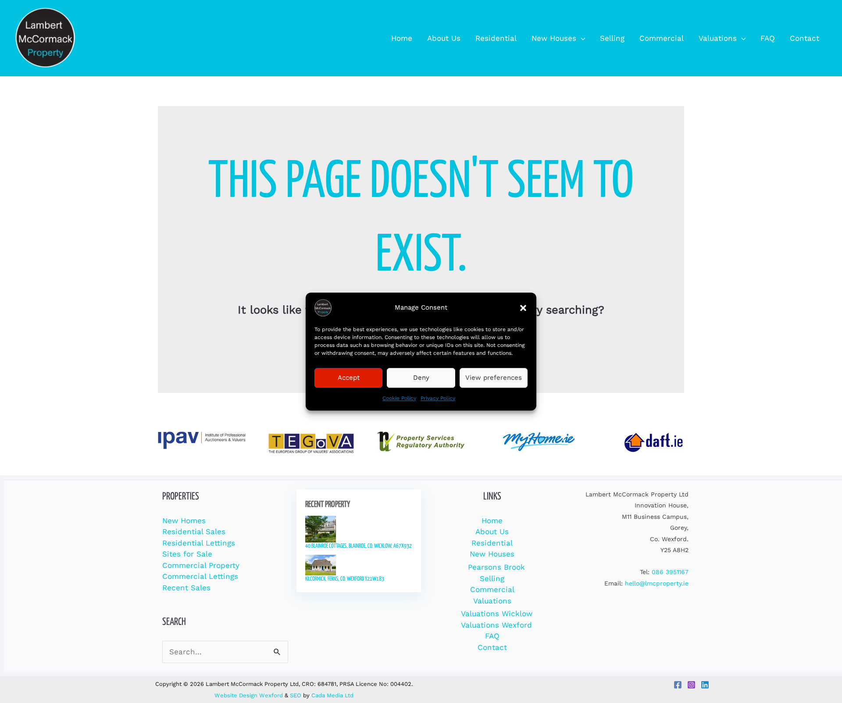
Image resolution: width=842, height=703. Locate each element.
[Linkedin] (705, 685)
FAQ (492, 636)
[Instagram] (691, 685)
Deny (421, 378)
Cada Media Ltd (332, 695)
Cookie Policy (399, 398)
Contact (492, 647)
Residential (492, 543)
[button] (523, 307)
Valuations (492, 600)
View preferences (493, 378)
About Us (492, 531)
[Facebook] (678, 685)
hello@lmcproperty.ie (657, 583)
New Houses (492, 554)
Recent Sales (186, 587)
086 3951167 (670, 571)
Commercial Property (200, 565)
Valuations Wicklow (496, 613)
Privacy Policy (438, 398)
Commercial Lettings (200, 576)
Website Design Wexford (248, 695)
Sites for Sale (187, 554)
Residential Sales (193, 531)
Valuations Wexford (496, 625)
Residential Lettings (198, 543)
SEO (295, 695)
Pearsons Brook (496, 567)
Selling (492, 578)
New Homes (184, 520)
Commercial (492, 589)
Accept (349, 378)
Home (492, 520)
